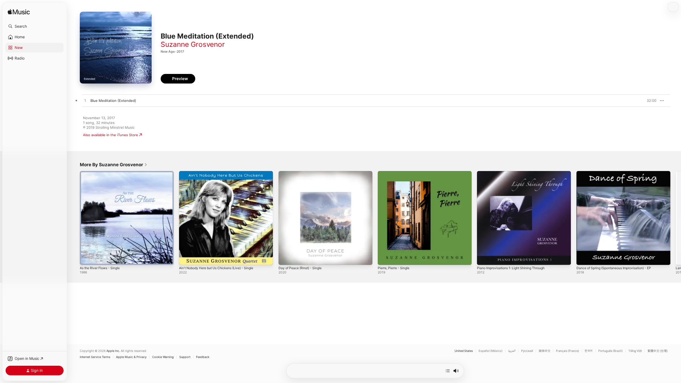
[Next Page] (675, 218)
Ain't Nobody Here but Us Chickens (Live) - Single (221, 173)
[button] (34, 26)
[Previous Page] (74, 218)
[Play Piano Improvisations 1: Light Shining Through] (484, 258)
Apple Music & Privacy (131, 357)
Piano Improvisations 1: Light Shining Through (515, 173)
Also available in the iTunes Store (110, 135)
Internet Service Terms (95, 357)
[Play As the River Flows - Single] (86, 258)
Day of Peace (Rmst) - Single (302, 173)
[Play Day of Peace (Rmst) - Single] (285, 258)
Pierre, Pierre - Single (395, 173)
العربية (512, 350)
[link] (113, 165)
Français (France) (567, 350)
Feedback (202, 357)
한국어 (589, 350)
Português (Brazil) (610, 350)
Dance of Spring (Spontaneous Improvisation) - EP (618, 173)
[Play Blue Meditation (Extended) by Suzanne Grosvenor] (85, 100)
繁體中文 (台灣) (657, 350)
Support (184, 357)
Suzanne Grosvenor (193, 44)
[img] (19, 12)
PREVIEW (650, 100)
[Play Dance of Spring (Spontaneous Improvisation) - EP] (583, 258)
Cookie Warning (163, 357)
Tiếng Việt (635, 350)
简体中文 (544, 350)
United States (464, 350)
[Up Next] (448, 370)
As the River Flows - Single (102, 173)
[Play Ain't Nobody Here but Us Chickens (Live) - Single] (186, 258)
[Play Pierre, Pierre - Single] (384, 258)
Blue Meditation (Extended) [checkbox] (113, 100)
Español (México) (491, 350)
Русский (527, 350)
